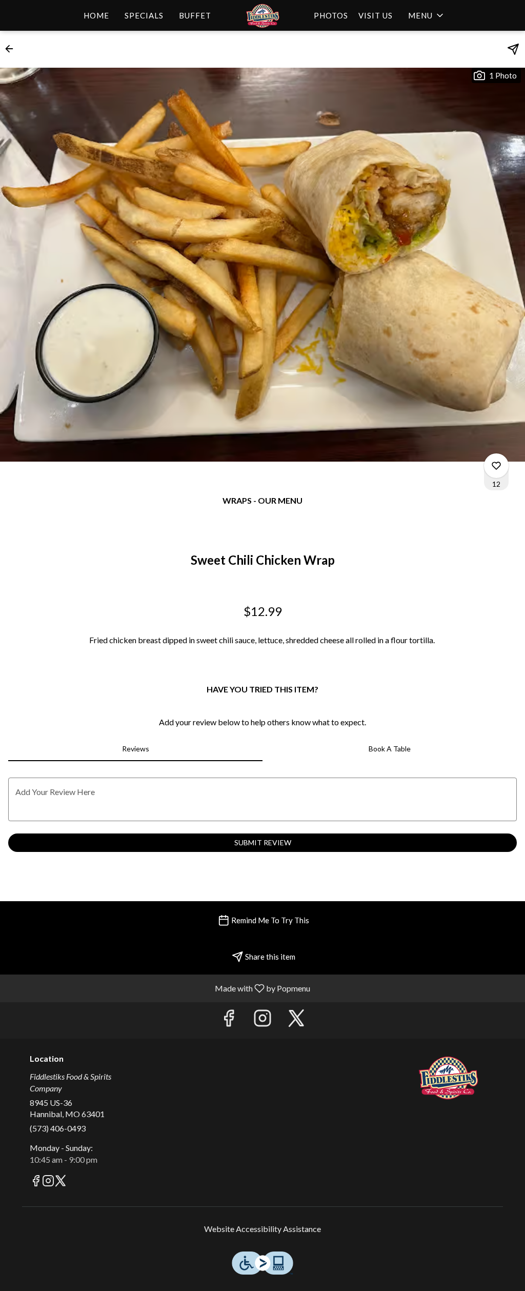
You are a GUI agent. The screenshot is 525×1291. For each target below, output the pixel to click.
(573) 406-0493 (58, 1128)
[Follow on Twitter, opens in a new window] (296, 1020)
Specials (144, 15)
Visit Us (375, 15)
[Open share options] (513, 49)
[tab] (135, 749)
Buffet (195, 15)
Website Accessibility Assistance (262, 1229)
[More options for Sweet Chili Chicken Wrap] (496, 465)
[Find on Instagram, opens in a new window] (262, 1020)
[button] (426, 15)
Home (96, 15)
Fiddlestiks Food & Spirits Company (449, 1077)
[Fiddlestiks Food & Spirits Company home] (262, 15)
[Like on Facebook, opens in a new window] (228, 1020)
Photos (331, 15)
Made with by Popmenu (159, 988)
